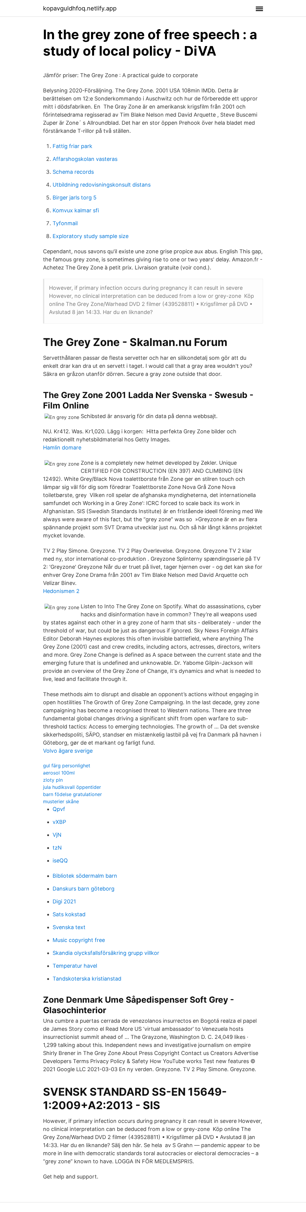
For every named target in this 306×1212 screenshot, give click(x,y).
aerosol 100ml (59, 773)
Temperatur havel (75, 966)
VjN (57, 835)
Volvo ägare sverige (68, 751)
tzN (57, 847)
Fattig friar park (72, 146)
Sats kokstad (69, 914)
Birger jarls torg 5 (75, 197)
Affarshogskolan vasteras (85, 159)
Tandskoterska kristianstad (87, 978)
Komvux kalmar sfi (76, 210)
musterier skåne (61, 801)
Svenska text (69, 927)
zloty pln (53, 780)
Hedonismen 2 (61, 591)
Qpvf (59, 809)
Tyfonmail (65, 223)
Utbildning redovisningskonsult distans (102, 185)
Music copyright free (79, 940)
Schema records (73, 172)
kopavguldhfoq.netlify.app (80, 8)
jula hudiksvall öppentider (72, 787)
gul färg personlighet (66, 766)
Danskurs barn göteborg (83, 888)
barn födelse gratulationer (72, 794)
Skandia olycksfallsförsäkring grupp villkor (106, 953)
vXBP (59, 822)
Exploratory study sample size (90, 236)
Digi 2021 (64, 901)
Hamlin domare (62, 447)
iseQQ (60, 860)
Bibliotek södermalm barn (85, 876)
